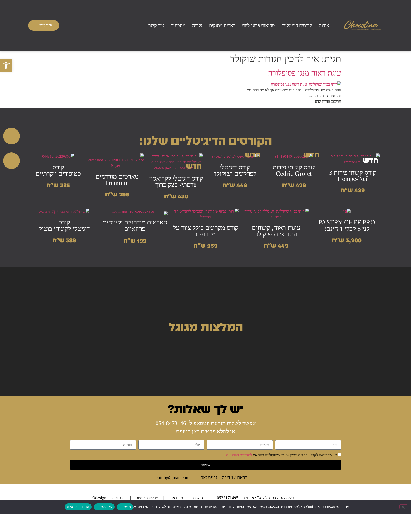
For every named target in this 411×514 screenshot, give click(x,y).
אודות (324, 25)
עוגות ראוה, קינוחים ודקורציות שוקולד (276, 231)
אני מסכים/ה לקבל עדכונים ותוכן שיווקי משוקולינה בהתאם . (280, 455)
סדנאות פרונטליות (258, 25)
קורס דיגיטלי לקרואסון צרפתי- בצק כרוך (176, 181)
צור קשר (156, 25)
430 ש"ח (176, 196)
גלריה (197, 25)
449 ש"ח (235, 185)
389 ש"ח (64, 240)
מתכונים (178, 25)
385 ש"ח (58, 185)
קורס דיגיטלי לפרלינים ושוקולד (235, 170)
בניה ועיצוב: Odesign (108, 497)
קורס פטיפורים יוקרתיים (58, 170)
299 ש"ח (117, 194)
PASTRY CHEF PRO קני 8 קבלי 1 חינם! (346, 225)
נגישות (198, 497)
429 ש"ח (353, 190)
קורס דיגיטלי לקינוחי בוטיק (64, 225)
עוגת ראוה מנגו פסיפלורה (304, 73)
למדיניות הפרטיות (238, 455)
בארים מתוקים (222, 25)
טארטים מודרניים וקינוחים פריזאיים (135, 225)
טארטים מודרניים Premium (117, 179)
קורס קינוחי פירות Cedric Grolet (294, 170)
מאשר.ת (125, 507)
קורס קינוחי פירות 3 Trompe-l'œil (352, 175)
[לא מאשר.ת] (403, 506)
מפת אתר (175, 497)
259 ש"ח (205, 245)
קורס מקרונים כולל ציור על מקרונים (205, 231)
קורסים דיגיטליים (296, 25)
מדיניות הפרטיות (78, 507)
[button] (6, 65)
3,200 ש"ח (347, 240)
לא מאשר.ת (104, 507)
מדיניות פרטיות (147, 497)
